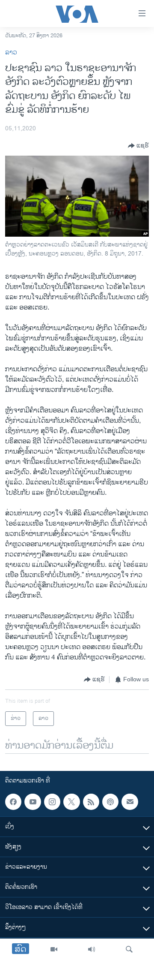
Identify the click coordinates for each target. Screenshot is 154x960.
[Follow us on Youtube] (32, 802)
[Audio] (91, 949)
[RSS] (91, 802)
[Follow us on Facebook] (13, 802)
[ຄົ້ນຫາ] (129, 949)
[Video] (54, 949)
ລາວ (11, 52)
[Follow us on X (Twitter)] (71, 802)
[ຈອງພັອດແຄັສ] (129, 802)
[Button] (138, 146)
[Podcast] (110, 802)
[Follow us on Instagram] (52, 802)
